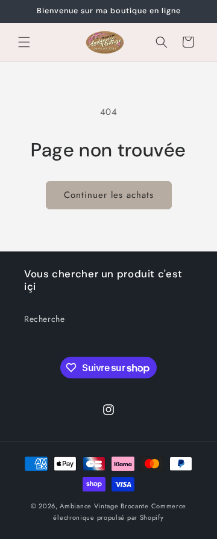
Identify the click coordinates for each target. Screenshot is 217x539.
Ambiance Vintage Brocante (104, 506)
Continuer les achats (109, 195)
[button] (24, 42)
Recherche (44, 319)
